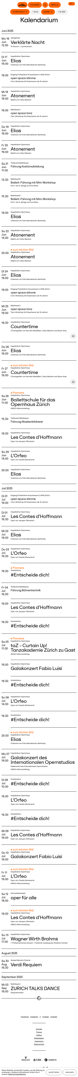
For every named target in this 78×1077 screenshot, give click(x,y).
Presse (39, 1032)
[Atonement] (43, 95)
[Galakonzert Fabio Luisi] (43, 667)
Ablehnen (70, 1072)
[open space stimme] (43, 78)
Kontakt (39, 1029)
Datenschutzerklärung (17, 1074)
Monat (47, 12)
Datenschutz (39, 1044)
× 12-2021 (61, 12)
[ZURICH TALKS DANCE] (43, 988)
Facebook (25, 1017)
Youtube (45, 1017)
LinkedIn (53, 1017)
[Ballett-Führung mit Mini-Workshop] (43, 182)
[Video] (73, 336)
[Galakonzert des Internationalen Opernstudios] (43, 761)
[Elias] (43, 60)
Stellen (39, 1035)
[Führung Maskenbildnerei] (43, 420)
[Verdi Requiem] (43, 963)
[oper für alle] (43, 896)
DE (71, 4)
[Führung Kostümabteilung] (43, 166)
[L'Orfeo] (43, 455)
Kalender (34, 5)
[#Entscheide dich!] (43, 573)
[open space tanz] (43, 113)
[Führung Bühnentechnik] (43, 590)
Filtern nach (19, 12)
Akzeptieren (54, 1072)
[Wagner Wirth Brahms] (43, 938)
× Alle (35, 12)
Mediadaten (39, 1038)
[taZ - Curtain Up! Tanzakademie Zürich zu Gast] (43, 647)
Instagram (34, 1017)
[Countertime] (43, 326)
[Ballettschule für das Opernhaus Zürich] (43, 402)
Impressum (39, 1041)
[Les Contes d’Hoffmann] (43, 437)
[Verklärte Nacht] (43, 42)
